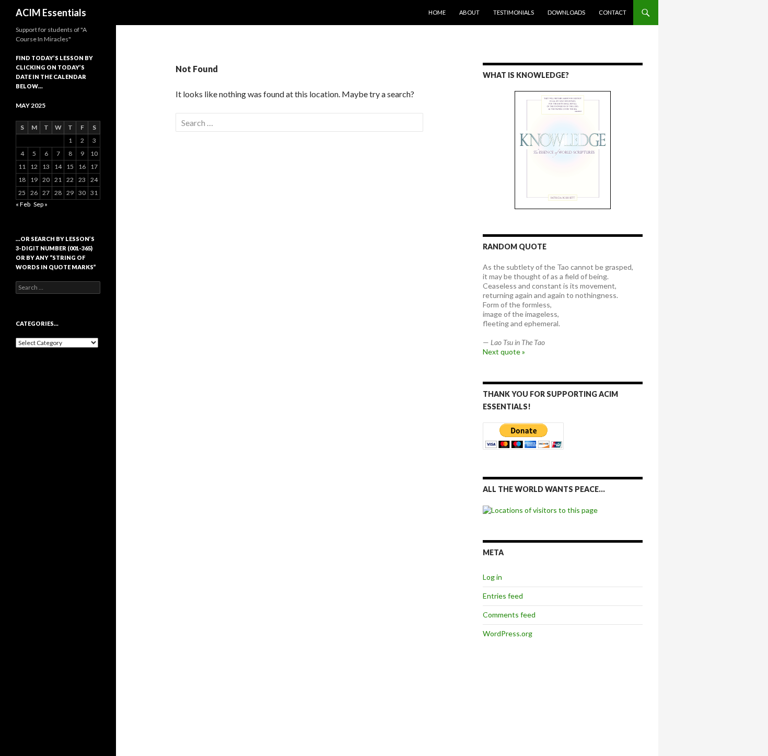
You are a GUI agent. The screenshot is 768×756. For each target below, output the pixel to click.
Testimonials (513, 12)
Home (437, 12)
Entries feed (503, 595)
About (469, 12)
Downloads (566, 12)
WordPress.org (507, 633)
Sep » (40, 204)
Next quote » (504, 351)
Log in (492, 576)
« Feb (23, 204)
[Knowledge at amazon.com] (563, 150)
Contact (612, 12)
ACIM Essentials (51, 12)
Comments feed (509, 614)
